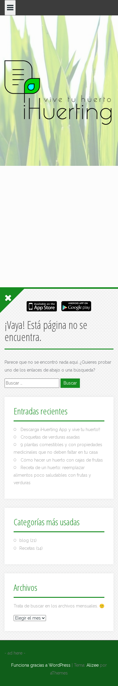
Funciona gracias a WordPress (40, 665)
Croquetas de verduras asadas (50, 437)
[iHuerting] (59, 93)
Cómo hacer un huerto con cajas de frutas (62, 460)
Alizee (93, 665)
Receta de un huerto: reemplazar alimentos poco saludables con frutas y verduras (52, 475)
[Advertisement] (59, 189)
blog (24, 540)
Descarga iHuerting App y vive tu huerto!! (60, 429)
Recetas (27, 548)
